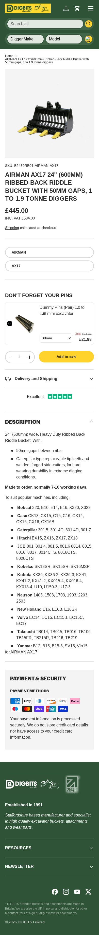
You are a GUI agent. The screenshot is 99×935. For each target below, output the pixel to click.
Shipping (12, 228)
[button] (77, 8)
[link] (26, 323)
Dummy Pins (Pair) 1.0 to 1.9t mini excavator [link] (62, 310)
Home (9, 55)
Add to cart (66, 357)
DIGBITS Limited (31, 922)
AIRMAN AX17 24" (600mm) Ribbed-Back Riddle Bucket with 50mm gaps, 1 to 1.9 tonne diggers (47, 61)
